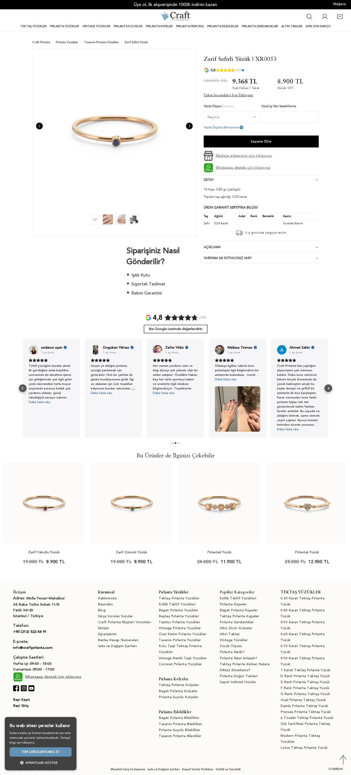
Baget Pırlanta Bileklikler (179, 718)
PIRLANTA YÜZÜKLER (64, 26)
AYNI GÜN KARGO (318, 26)
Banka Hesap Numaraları (118, 640)
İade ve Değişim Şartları (117, 646)
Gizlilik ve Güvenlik (228, 769)
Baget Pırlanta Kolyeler (178, 691)
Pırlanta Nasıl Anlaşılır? (239, 658)
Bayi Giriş (20, 705)
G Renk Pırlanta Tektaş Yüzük (305, 694)
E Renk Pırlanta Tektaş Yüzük (305, 682)
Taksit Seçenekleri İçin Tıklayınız (228, 95)
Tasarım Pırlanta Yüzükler (180, 640)
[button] (23, 388)
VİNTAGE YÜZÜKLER (96, 26)
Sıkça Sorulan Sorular (115, 616)
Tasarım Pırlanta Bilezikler (180, 736)
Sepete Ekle (261, 141)
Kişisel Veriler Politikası (197, 769)
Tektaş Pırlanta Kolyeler (179, 685)
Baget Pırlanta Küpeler (239, 610)
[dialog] (40, 743)
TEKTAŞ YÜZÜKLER (33, 26)
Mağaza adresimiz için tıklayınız (244, 155)
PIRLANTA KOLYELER (128, 26)
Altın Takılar (230, 634)
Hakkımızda (107, 598)
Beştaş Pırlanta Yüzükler (179, 616)
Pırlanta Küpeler (233, 604)
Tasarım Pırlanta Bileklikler (180, 724)
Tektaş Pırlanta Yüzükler (179, 598)
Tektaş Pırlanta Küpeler (239, 616)
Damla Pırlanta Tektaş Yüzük (304, 706)
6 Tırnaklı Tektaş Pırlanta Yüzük (307, 718)
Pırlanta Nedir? (232, 652)
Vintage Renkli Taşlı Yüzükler (183, 658)
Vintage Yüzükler (234, 640)
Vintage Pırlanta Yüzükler (180, 628)
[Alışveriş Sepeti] (339, 19)
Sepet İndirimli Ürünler (238, 682)
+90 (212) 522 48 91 (30, 631)
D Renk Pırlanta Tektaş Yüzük (305, 676)
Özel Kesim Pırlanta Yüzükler (182, 634)
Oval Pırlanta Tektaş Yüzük (303, 700)
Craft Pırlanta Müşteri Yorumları (124, 622)
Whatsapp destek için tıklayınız (243, 167)
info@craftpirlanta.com (33, 647)
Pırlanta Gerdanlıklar (237, 622)
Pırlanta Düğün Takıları (239, 676)
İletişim (103, 628)
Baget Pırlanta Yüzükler (178, 610)
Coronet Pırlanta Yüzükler (180, 664)
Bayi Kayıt (21, 699)
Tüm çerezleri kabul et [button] (40, 752)
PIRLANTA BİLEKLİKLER (223, 26)
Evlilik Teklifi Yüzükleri (177, 604)
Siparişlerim (107, 634)
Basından (105, 604)
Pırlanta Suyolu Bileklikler (179, 730)
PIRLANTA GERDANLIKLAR (260, 26)
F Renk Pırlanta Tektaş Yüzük (305, 688)
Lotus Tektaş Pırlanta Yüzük (304, 747)
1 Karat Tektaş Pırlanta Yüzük (306, 670)
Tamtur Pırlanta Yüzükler (179, 622)
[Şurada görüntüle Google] (33, 350)
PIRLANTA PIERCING (190, 26)
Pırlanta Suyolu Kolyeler (178, 697)
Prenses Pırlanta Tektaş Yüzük (306, 712)
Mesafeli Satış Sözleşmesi (128, 769)
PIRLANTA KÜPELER (159, 26)
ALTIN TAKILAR (291, 26)
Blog (102, 610)
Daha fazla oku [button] (39, 402)
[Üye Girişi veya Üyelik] (324, 19)
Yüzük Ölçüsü (231, 646)
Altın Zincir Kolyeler (236, 628)
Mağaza (339, 4)
